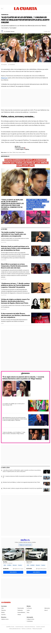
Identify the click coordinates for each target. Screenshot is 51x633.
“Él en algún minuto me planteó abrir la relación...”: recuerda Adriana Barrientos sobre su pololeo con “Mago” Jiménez (23, 378)
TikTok (14, 152)
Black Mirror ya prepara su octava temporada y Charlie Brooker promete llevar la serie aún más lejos (14, 266)
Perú (17, 152)
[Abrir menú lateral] (2, 9)
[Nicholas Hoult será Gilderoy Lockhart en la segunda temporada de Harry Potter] (46, 484)
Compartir (4, 64)
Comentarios (12, 64)
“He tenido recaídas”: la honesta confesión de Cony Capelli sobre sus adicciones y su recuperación (13, 234)
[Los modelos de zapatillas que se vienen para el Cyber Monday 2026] (38, 406)
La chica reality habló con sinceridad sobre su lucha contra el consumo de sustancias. (15, 239)
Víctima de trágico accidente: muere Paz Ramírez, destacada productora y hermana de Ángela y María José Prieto (15, 301)
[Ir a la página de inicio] (25, 8)
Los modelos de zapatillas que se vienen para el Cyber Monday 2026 (13, 404)
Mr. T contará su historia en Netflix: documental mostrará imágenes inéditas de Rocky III (22, 477)
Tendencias (4, 14)
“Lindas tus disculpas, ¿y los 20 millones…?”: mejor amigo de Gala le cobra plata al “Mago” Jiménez (13, 433)
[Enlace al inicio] (25, 373)
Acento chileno (22, 152)
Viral (8, 152)
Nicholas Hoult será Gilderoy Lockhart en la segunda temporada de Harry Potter (21, 482)
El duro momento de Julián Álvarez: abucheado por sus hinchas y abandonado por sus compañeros (15, 315)
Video (10, 152)
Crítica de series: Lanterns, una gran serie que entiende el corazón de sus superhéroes (22, 488)
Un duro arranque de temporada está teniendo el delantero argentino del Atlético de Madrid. (14, 320)
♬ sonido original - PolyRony (22, 149)
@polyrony (4, 78)
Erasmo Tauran (10, 31)
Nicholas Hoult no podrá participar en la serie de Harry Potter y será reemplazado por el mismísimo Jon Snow (15, 248)
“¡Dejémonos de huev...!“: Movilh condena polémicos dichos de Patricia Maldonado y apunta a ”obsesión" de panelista (15, 285)
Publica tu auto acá (25, 545)
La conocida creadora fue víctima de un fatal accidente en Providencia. (15, 306)
